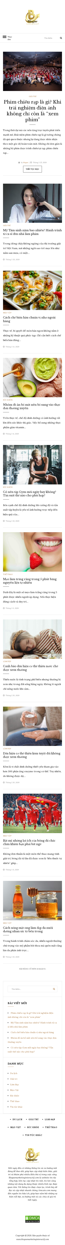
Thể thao (8, 574)
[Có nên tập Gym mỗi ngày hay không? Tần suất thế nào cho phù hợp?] (32, 464)
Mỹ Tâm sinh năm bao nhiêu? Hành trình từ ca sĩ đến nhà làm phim (32, 232)
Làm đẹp (7, 661)
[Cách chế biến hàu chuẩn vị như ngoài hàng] (32, 290)
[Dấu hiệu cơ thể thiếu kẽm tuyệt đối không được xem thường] (32, 726)
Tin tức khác (16, 1106)
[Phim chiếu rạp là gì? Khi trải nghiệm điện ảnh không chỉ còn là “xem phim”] (32, 71)
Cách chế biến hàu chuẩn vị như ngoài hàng (32, 1032)
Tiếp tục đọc (32, 169)
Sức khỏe (8, 400)
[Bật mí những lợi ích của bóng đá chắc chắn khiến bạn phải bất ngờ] (32, 813)
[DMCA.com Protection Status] (32, 1219)
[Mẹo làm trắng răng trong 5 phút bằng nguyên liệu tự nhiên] (32, 551)
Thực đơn (9, 38)
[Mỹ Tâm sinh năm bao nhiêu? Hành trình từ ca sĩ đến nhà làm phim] (32, 203)
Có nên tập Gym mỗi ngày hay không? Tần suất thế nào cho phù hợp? (29, 493)
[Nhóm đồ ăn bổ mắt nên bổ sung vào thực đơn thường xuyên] (32, 377)
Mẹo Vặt (7, 313)
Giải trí (32, 96)
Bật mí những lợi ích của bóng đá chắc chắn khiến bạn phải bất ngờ (29, 842)
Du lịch (13, 1073)
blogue (25, 162)
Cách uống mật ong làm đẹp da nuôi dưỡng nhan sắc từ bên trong (28, 929)
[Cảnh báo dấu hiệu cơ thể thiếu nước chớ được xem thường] (32, 639)
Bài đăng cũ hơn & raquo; (32, 969)
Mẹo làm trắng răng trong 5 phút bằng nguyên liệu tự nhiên (30, 581)
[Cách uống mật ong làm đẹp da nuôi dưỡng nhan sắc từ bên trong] (32, 900)
